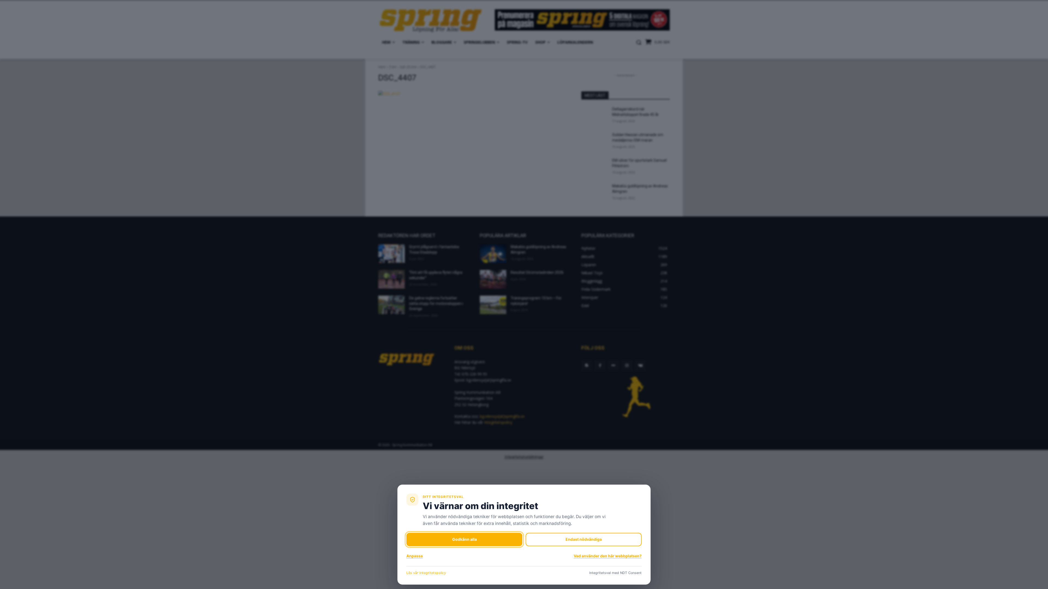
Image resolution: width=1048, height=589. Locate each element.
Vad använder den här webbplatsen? (608, 556)
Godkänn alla (464, 539)
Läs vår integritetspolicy (426, 573)
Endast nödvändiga (583, 539)
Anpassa (414, 556)
